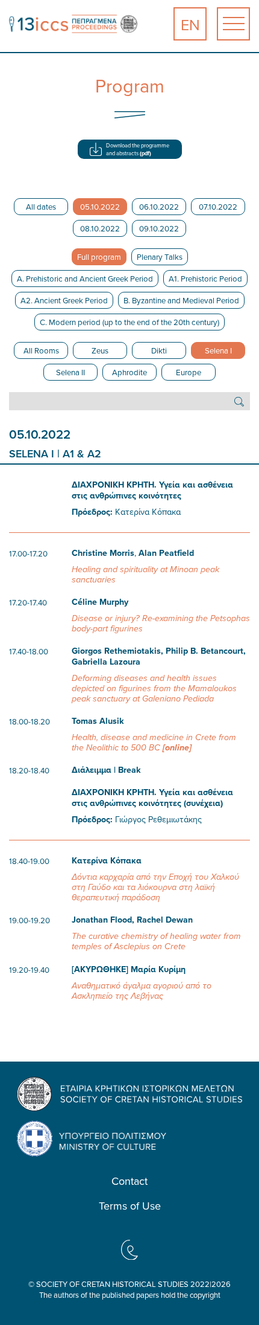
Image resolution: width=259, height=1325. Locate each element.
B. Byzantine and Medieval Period (181, 300)
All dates (41, 206)
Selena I (218, 350)
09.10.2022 (159, 228)
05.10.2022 (100, 206)
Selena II (70, 372)
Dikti (159, 350)
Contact (129, 1181)
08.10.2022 (100, 228)
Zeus (100, 350)
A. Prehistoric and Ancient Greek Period (85, 278)
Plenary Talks (160, 256)
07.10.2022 (218, 206)
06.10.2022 (159, 206)
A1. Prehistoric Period (205, 278)
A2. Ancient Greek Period (64, 300)
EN (190, 24)
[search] (239, 401)
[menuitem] (190, 23)
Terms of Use (130, 1206)
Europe (188, 372)
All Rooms (41, 350)
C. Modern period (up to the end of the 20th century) (129, 322)
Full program (99, 256)
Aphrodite (129, 372)
